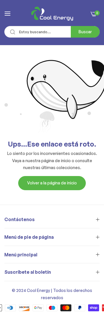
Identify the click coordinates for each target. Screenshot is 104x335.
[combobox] (52, 32)
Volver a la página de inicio (52, 182)
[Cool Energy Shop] (52, 13)
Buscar (85, 31)
